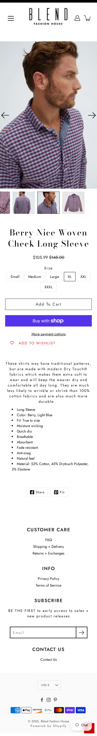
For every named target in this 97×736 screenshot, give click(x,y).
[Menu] (11, 18)
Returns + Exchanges (48, 553)
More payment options (49, 334)
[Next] (92, 115)
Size (48, 268)
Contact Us (48, 659)
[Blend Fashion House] (48, 18)
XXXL (48, 287)
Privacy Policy (48, 578)
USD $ (45, 685)
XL (70, 276)
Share (40, 492)
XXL (83, 276)
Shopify (59, 726)
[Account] (77, 18)
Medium (34, 276)
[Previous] (5, 115)
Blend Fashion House (55, 721)
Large (54, 276)
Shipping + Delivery (48, 546)
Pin (62, 492)
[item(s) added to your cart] (88, 18)
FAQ (48, 539)
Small (15, 276)
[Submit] (81, 632)
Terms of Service (48, 585)
